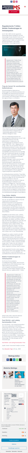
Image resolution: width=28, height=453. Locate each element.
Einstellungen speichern (14, 448)
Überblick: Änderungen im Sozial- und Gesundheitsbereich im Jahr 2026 (20, 383)
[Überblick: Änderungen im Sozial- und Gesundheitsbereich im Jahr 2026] (19, 372)
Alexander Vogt (8, 349)
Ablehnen (14, 444)
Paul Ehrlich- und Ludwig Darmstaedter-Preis (13, 342)
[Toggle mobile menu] (25, 6)
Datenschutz (8, 451)
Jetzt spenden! (14, 11)
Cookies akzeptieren (14, 440)
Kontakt (20, 398)
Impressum (20, 451)
